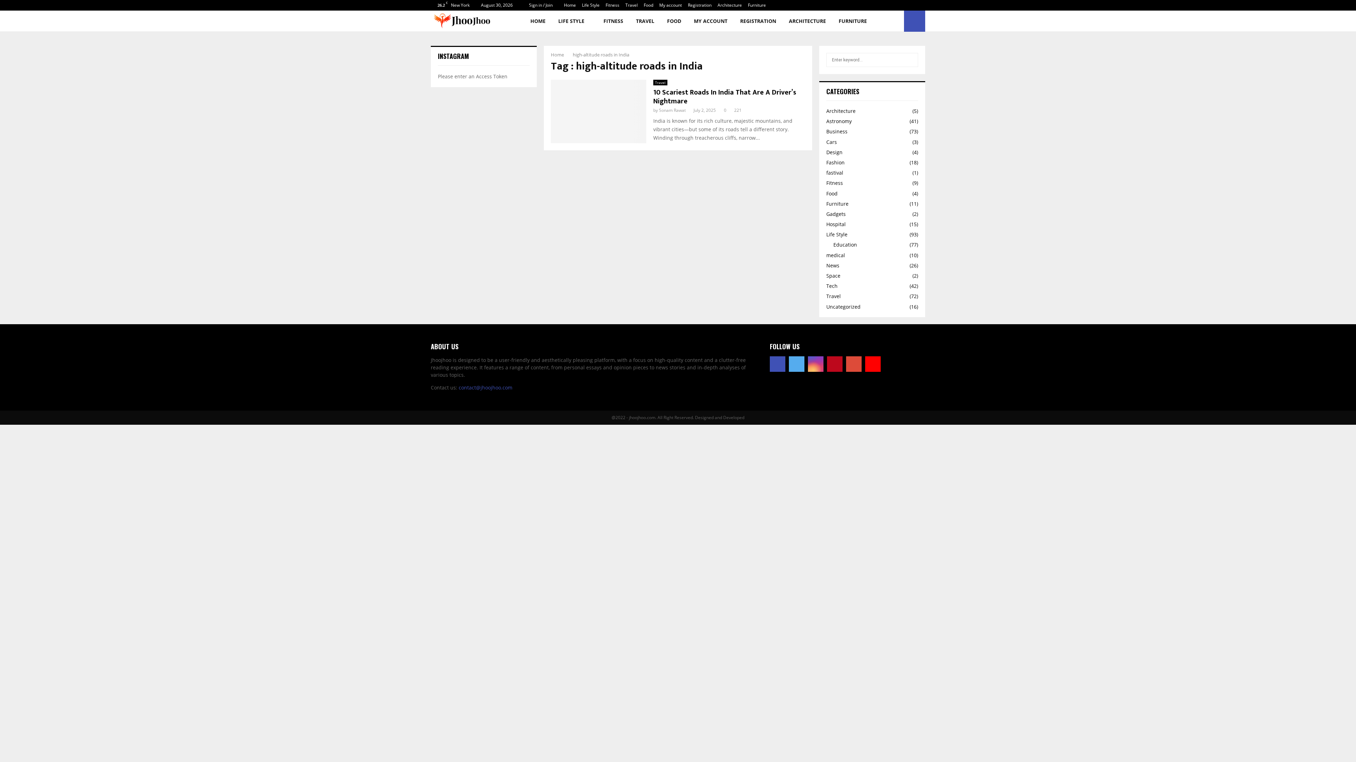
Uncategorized (843, 306)
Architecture (730, 5)
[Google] (854, 364)
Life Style (591, 5)
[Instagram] (815, 364)
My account (670, 5)
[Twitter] (796, 364)
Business (837, 131)
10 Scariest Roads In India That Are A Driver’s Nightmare (724, 96)
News (832, 265)
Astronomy (839, 121)
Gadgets (836, 214)
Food (648, 5)
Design (834, 152)
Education (845, 244)
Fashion (835, 162)
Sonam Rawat (672, 110)
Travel (631, 5)
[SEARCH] (911, 60)
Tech (832, 286)
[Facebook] (777, 364)
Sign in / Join (540, 5)
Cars (831, 142)
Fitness (612, 5)
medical (835, 255)
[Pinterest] (835, 364)
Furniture (757, 5)
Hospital (836, 224)
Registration (700, 5)
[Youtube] (873, 364)
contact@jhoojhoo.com (485, 387)
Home (570, 5)
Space (833, 275)
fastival (834, 172)
